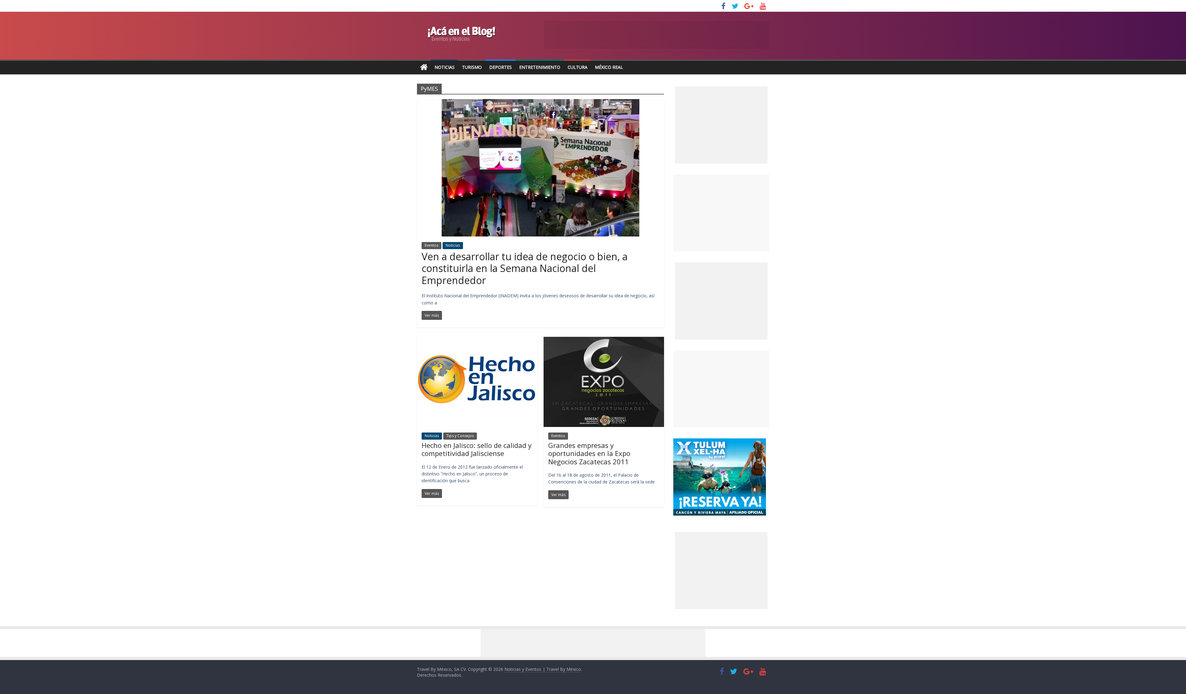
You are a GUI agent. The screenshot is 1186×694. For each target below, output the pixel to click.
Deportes (500, 67)
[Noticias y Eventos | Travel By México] (424, 67)
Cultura (577, 67)
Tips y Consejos (460, 435)
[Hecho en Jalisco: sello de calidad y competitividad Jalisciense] (477, 340)
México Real (609, 67)
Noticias (445, 67)
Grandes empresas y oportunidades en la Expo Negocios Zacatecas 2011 (589, 453)
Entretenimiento (539, 67)
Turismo (472, 67)
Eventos (431, 245)
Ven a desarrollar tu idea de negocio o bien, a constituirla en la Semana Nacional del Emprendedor (525, 268)
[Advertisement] (721, 213)
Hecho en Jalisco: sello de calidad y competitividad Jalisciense (477, 449)
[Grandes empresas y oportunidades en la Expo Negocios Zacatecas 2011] (604, 340)
